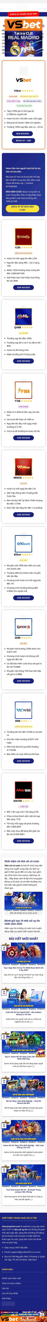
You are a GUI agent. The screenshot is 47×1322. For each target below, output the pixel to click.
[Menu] (3, 8)
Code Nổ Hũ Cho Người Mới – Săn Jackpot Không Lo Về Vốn (23, 1013)
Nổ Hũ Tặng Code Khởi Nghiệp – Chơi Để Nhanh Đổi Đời (23, 1102)
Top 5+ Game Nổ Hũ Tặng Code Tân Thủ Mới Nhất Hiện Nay (23, 1058)
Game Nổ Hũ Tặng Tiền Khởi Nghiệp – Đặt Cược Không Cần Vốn (23, 1146)
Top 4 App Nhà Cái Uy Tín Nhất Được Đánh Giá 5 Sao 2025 (23, 969)
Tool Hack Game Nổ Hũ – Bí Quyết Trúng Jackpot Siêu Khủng (23, 1191)
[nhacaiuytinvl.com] (23, 7)
